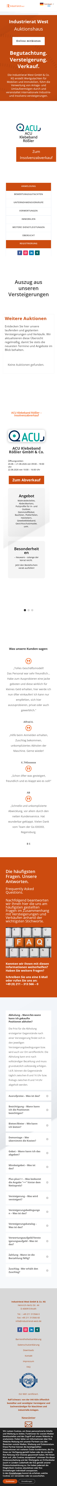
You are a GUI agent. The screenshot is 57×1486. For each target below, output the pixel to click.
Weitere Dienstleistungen (28, 227)
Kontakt (28, 1355)
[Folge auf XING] (37, 252)
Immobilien (29, 219)
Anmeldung (28, 186)
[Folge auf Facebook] (19, 252)
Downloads (28, 1350)
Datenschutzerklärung (28, 1344)
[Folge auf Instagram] (25, 252)
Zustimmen (10, 1481)
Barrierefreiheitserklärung (28, 1339)
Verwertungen (28, 210)
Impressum (28, 1361)
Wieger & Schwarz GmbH (28, 140)
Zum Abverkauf (26, 479)
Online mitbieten (28, 41)
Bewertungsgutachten (28, 194)
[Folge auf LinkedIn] (31, 252)
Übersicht (28, 235)
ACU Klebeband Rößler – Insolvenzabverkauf (26, 414)
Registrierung (28, 243)
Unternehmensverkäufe (29, 202)
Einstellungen (15, 1473)
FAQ (29, 1366)
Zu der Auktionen (28, 171)
